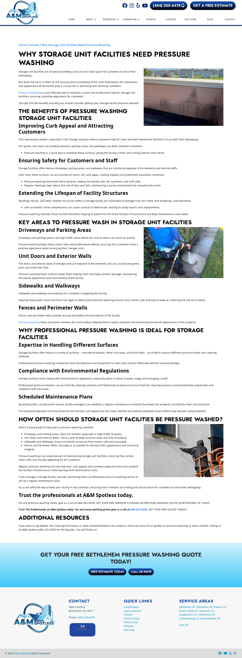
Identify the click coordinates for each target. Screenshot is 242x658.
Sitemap (128, 626)
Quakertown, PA (188, 614)
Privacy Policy (132, 618)
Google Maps (131, 607)
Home (23, 45)
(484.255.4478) (138, 509)
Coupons (170, 19)
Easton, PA (220, 607)
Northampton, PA (210, 618)
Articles (34, 45)
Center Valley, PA (188, 611)
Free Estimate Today (107, 572)
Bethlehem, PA (187, 607)
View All (183, 625)
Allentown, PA (204, 607)
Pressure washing (29, 92)
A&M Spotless (22, 653)
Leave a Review (132, 611)
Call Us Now (141, 572)
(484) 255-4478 (167, 5)
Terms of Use (131, 622)
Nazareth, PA (206, 611)
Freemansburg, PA (189, 618)
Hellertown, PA (207, 614)
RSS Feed (129, 630)
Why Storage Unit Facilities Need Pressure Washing (76, 45)
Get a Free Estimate (213, 5)
